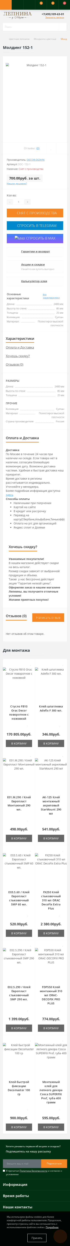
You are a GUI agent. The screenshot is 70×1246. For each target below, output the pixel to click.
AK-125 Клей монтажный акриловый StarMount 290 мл (51, 805)
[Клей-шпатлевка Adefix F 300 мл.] (51, 683)
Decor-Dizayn (36, 159)
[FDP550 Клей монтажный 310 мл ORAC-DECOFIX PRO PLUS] (51, 964)
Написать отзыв (48, 617)
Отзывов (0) (14, 364)
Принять (37, 1238)
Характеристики (20, 338)
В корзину (19, 743)
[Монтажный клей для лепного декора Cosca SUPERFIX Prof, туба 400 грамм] (51, 1059)
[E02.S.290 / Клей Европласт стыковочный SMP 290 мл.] (19, 964)
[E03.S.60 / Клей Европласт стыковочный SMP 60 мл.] (19, 869)
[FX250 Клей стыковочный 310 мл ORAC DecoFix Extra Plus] (51, 869)
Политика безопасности (33, 1170)
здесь (9, 495)
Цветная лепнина (19, 39)
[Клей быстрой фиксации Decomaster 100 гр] (19, 1059)
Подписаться (54, 1163)
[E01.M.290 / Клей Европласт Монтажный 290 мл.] (19, 774)
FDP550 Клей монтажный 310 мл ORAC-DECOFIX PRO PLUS (51, 995)
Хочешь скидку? (18, 356)
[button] (29, 5)
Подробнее (52, 1227)
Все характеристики (51, 296)
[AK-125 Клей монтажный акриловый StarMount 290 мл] (51, 774)
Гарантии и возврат (35, 251)
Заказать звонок (54, 17)
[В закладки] (30, 664)
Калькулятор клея (34, 281)
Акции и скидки (33, 264)
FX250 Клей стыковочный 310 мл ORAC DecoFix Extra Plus (51, 900)
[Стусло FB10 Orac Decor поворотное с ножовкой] (19, 683)
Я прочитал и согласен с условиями (34, 1172)
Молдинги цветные (45, 39)
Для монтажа (16, 650)
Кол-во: (12, 195)
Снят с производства (36, 213)
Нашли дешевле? (17, 183)
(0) (37, 148)
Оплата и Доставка (20, 347)
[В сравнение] (30, 670)
